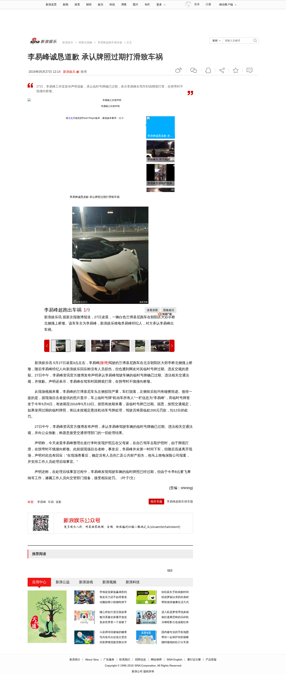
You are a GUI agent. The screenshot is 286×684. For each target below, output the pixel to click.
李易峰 (41, 501)
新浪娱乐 (67, 42)
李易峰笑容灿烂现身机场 (161, 183)
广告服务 (109, 659)
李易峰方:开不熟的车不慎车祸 (161, 159)
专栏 (147, 4)
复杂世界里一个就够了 (113, 622)
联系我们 (124, 659)
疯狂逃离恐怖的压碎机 (175, 617)
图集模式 (168, 310)
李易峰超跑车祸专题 (110, 42)
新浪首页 (51, 4)
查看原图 (152, 310)
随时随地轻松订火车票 (175, 642)
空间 (208, 70)
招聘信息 (140, 659)
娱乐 (100, 4)
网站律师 (156, 659)
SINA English (174, 659)
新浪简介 (74, 659)
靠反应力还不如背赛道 (113, 597)
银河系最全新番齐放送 (113, 617)
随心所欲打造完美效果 (113, 612)
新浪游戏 (86, 582)
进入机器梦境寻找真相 (175, 612)
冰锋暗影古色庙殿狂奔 (175, 622)
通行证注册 (194, 659)
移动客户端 (226, 4)
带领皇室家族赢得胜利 (113, 592)
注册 (208, 4)
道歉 (58, 501)
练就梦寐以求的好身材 (175, 597)
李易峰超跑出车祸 (63, 309)
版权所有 (148, 671)
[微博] (103, 363)
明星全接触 (85, 42)
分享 (222, 70)
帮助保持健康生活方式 (175, 602)
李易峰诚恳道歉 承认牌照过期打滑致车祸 (161, 135)
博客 (124, 4)
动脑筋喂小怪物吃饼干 (113, 602)
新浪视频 (109, 582)
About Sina (92, 659)
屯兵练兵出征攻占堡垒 (113, 637)
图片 (135, 4)
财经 (89, 4)
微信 (193, 70)
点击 (70, 118)
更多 (159, 4)
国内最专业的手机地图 (175, 632)
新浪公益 (63, 582)
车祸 (51, 501)
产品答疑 (211, 659)
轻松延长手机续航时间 (175, 592)
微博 (84, 71)
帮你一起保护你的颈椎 (175, 637)
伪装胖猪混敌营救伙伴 (113, 642)
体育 (77, 4)
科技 (112, 4)
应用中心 (39, 582)
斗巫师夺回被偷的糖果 (113, 632)
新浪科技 (133, 582)
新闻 (65, 4)
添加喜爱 (236, 70)
